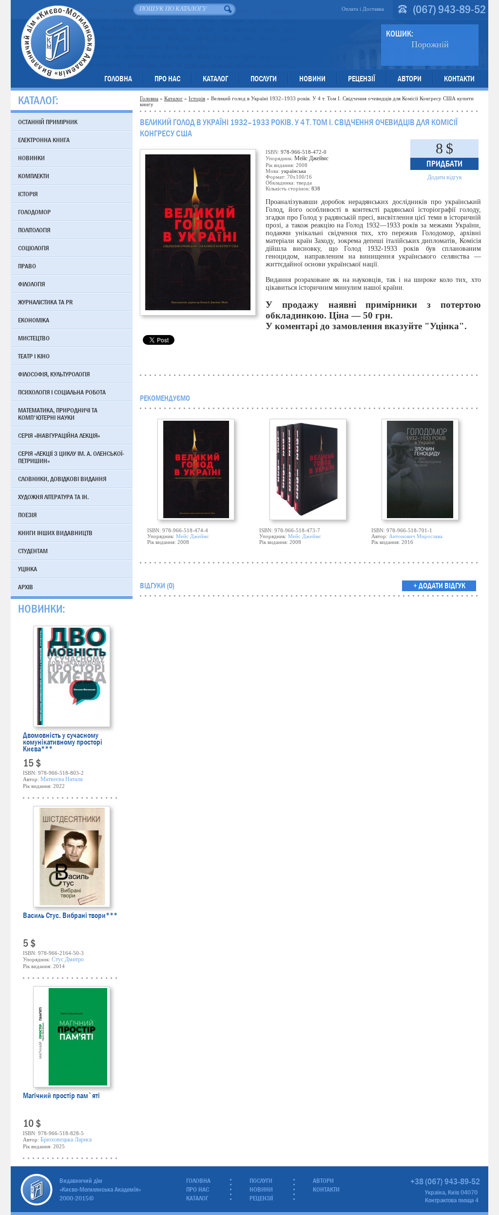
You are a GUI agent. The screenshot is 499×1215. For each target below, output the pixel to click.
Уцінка (27, 568)
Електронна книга (44, 139)
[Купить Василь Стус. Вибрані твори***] (71, 856)
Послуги (263, 79)
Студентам (33, 550)
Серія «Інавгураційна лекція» (59, 435)
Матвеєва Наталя (61, 779)
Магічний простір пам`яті (61, 1096)
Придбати (444, 163)
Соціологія (33, 247)
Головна (118, 79)
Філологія (31, 284)
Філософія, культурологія (54, 374)
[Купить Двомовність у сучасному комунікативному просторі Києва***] (71, 676)
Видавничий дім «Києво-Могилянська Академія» (57, 42)
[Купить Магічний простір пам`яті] (71, 1036)
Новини (312, 79)
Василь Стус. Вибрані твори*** (70, 916)
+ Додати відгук (439, 585)
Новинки (31, 157)
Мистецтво (34, 338)
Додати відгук (444, 177)
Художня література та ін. (53, 496)
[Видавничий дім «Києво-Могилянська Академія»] (36, 1190)
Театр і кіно (34, 356)
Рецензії (361, 79)
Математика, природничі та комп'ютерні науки (57, 414)
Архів (25, 586)
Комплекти (33, 175)
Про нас (167, 79)
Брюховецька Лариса (66, 1139)
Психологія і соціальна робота (62, 392)
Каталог (215, 79)
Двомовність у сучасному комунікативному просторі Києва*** (62, 741)
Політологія (34, 229)
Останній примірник (47, 121)
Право (27, 266)
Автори (410, 79)
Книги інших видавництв (55, 532)
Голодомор (34, 211)
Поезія (27, 514)
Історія (197, 98)
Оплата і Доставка (363, 9)
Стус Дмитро (68, 959)
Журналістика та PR (45, 302)
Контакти (459, 79)
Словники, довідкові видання (62, 478)
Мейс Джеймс (192, 536)
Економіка (33, 320)
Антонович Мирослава (415, 536)
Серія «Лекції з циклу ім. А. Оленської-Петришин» (71, 457)
